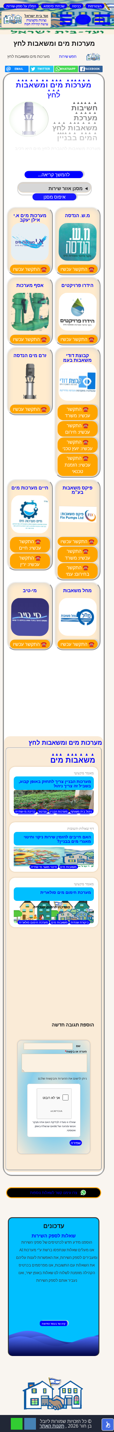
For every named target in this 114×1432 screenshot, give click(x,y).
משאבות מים (68, 867)
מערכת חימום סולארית (33, 922)
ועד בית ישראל (36, 16)
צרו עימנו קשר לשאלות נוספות (53, 1192)
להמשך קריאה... (54, 174)
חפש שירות (68, 56)
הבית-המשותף (93, 57)
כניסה (76, 6)
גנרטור (42, 811)
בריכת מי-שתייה (25, 811)
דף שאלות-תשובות (80, 828)
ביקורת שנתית (80, 922)
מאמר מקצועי (84, 773)
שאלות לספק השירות (54, 1235)
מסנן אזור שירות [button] (66, 188)
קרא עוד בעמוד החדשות (53, 1323)
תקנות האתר (51, 1426)
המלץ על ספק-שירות (21, 6)
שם (78, 1046)
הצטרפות (95, 6)
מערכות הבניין (59, 811)
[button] (107, 1424)
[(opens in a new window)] (30, 1424)
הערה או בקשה (76, 1051)
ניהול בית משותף (81, 811)
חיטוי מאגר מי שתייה (44, 867)
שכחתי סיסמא (54, 6)
